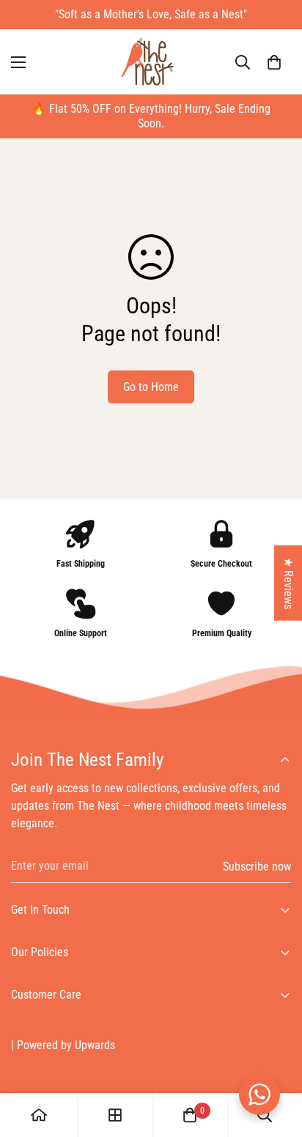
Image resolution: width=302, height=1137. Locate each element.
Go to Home (151, 387)
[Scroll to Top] (275, 1059)
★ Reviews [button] (288, 582)
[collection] (115, 1115)
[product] (39, 1115)
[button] (274, 62)
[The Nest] (151, 61)
